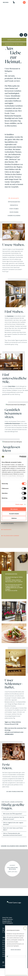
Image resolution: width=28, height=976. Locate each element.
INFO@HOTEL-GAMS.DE (14, 39)
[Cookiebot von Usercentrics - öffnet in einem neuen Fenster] (19, 457)
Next (24, 868)
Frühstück (14, 205)
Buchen (5, 2)
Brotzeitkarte (8, 523)
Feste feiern (14, 212)
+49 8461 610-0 (9, 587)
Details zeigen (19, 504)
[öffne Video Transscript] (25, 35)
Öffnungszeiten (14, 201)
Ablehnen (14, 518)
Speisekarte (14, 198)
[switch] (24, 488)
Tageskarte (7, 529)
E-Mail (20, 587)
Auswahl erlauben (14, 513)
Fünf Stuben (14, 208)
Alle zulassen (14, 509)
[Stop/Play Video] (21, 35)
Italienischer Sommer (11, 535)
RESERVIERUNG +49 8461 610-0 (14, 44)
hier (9, 730)
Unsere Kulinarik (14, 215)
